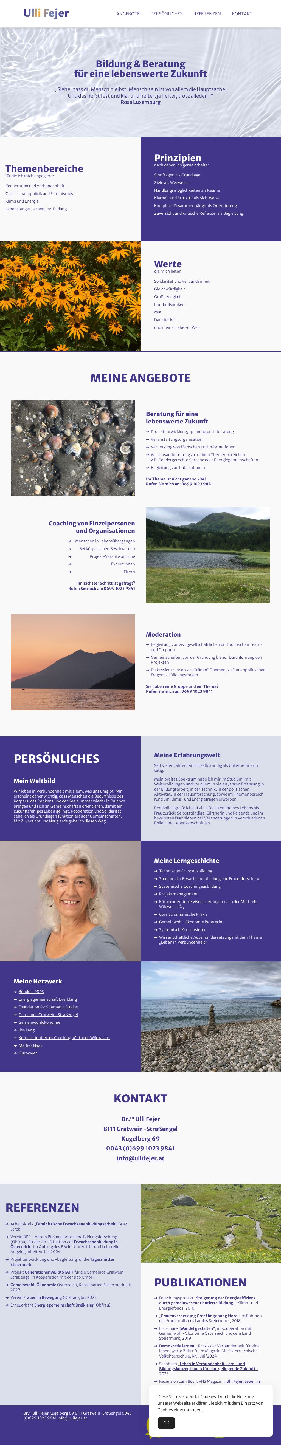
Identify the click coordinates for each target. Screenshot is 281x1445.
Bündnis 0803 (31, 991)
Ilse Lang (27, 1030)
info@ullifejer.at (140, 1158)
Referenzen (207, 13)
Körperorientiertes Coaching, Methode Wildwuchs (64, 1037)
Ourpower (28, 1053)
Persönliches (166, 13)
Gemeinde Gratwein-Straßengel (48, 1014)
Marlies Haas (30, 1045)
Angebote (128, 13)
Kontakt (242, 13)
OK (166, 1423)
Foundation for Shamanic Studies (49, 1007)
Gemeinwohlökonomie (39, 1022)
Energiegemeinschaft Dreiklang (48, 999)
